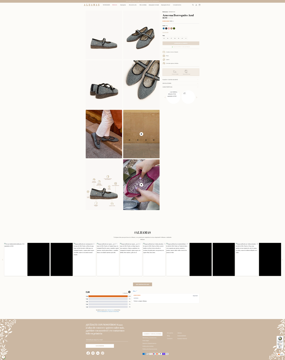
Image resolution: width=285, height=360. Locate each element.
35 (164, 38)
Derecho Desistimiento (149, 343)
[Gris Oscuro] (166, 28)
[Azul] (164, 28)
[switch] (280, 347)
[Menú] (283, 337)
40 (182, 38)
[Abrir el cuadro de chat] (3, 357)
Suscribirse (100, 346)
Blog (168, 335)
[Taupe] (171, 28)
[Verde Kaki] (174, 28)
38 (174, 38)
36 (167, 38)
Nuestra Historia (182, 338)
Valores (179, 333)
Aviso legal (145, 340)
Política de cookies (147, 346)
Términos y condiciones (149, 337)
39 (178, 38)
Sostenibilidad (181, 335)
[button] (115, 5)
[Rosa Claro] (169, 28)
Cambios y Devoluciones (152, 334)
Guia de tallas (165, 32)
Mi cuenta (170, 333)
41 (185, 38)
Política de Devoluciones (149, 349)
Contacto (169, 338)
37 (171, 38)
